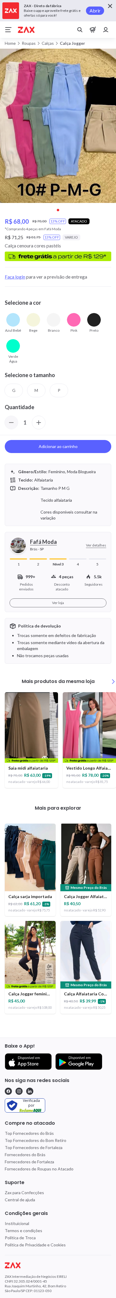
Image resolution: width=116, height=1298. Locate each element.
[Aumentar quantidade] (38, 422)
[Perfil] (106, 29)
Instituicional (17, 1223)
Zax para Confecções (24, 1192)
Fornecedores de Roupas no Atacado (39, 1168)
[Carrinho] (93, 29)
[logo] (58, 1265)
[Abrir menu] (8, 29)
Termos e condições (23, 1230)
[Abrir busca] (79, 29)
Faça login (15, 276)
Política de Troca (20, 1237)
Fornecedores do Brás (25, 1154)
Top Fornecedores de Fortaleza (33, 1147)
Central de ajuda (20, 1199)
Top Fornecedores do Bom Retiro (35, 1140)
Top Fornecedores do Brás (29, 1133)
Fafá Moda (43, 541)
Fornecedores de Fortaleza (29, 1161)
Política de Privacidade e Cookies (35, 1244)
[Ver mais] (113, 681)
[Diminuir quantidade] (11, 422)
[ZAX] (26, 30)
